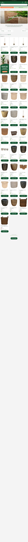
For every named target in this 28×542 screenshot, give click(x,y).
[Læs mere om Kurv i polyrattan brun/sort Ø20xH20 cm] (4, 202)
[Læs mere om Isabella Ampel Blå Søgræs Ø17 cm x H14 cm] (14, 41)
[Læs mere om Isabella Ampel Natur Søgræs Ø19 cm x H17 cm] (4, 41)
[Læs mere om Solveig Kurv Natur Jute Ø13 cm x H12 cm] (4, 184)
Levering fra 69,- (14, 0)
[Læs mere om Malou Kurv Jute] (4, 149)
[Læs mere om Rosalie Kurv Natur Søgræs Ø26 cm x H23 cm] (23, 131)
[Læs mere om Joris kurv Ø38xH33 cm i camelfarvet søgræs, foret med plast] (4, 220)
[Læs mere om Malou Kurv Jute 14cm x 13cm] (14, 114)
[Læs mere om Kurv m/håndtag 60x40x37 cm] (14, 131)
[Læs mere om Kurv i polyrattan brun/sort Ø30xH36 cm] (14, 59)
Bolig (1, 9)
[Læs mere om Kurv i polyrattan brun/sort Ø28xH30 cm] (14, 149)
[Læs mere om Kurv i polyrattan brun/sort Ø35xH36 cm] (14, 78)
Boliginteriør (4, 9)
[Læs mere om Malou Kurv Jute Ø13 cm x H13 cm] (14, 184)
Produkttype (2, 30)
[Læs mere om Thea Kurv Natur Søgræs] (23, 167)
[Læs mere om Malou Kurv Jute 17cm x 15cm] (4, 96)
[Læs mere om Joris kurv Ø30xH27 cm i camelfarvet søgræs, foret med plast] (23, 202)
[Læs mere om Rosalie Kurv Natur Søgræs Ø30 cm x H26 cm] (4, 114)
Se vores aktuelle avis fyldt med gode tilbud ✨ (7, 7)
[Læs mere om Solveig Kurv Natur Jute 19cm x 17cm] (14, 96)
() (9, 34)
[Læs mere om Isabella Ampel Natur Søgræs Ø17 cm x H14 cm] (23, 114)
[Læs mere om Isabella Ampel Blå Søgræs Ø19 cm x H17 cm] (23, 41)
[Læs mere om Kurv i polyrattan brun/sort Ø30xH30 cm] (23, 149)
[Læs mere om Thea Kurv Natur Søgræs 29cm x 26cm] (4, 131)
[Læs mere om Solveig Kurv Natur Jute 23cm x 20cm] (23, 96)
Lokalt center (9, 30)
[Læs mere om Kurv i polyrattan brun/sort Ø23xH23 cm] (4, 167)
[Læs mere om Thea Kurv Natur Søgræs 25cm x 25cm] (23, 59)
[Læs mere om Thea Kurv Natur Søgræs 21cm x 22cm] (4, 78)
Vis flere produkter (14, 238)
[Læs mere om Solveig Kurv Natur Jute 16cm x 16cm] (23, 78)
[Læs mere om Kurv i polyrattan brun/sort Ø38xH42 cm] (23, 184)
